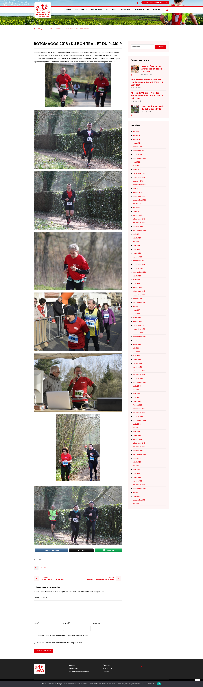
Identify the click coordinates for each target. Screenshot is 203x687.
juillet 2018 (137, 276)
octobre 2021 (138, 181)
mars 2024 (137, 143)
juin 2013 (136, 466)
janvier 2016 (137, 367)
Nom (36, 623)
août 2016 (137, 340)
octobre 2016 (138, 333)
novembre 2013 (139, 447)
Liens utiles (73, 668)
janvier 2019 (137, 257)
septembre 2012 (139, 488)
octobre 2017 (138, 299)
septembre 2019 (139, 230)
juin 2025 (136, 135)
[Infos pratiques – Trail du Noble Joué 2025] (135, 109)
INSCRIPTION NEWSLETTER (156, 2)
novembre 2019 (139, 223)
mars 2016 (137, 359)
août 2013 (137, 458)
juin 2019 (136, 242)
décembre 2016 (139, 325)
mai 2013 (136, 469)
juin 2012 (136, 492)
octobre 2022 (138, 154)
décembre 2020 (139, 196)
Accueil (72, 665)
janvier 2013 (137, 481)
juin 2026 (136, 131)
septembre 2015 (139, 382)
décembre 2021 (139, 173)
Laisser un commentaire (43, 650)
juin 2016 (136, 348)
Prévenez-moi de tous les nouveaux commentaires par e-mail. (63, 635)
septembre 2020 (139, 200)
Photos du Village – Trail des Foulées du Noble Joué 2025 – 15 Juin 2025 (147, 95)
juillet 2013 (137, 462)
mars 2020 (137, 211)
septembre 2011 (139, 500)
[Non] (200, 684)
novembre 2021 (139, 177)
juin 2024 (136, 139)
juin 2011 (136, 504)
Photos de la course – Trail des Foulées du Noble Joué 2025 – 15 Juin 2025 (147, 82)
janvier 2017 (137, 321)
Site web (96, 623)
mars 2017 (137, 318)
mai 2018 (136, 280)
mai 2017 (136, 310)
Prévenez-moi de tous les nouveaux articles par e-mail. (59, 643)
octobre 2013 (138, 450)
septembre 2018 (139, 272)
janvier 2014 (137, 439)
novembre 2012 (139, 485)
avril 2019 (136, 249)
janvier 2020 (137, 215)
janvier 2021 (137, 192)
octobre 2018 (138, 268)
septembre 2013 (139, 454)
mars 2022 (137, 169)
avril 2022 (136, 166)
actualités (43, 568)
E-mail (66, 623)
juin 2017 (136, 306)
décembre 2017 (139, 291)
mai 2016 (136, 352)
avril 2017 (136, 314)
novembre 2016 (139, 329)
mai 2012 (136, 496)
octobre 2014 (138, 416)
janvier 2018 (137, 287)
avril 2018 (136, 283)
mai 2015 (136, 393)
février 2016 (137, 363)
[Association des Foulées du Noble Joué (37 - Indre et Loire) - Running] (43, 10)
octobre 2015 (138, 378)
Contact (106, 671)
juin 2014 (136, 428)
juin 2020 (136, 207)
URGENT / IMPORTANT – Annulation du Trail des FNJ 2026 (153, 69)
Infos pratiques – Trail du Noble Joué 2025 (152, 107)
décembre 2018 (139, 261)
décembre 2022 (139, 150)
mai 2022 (136, 162)
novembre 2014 (139, 412)
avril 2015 (136, 397)
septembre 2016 (139, 337)
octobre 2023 (138, 147)
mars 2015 (137, 401)
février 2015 (137, 405)
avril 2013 (136, 473)
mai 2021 (136, 188)
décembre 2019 (139, 219)
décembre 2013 (139, 443)
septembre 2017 (139, 302)
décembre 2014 (139, 409)
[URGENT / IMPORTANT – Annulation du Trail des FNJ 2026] (135, 69)
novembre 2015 (139, 375)
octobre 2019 (138, 226)
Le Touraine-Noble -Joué (79, 671)
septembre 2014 (139, 420)
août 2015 (137, 386)
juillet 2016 (137, 344)
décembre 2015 (139, 371)
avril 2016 (136, 356)
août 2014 (137, 424)
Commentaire (40, 598)
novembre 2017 (139, 295)
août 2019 (137, 234)
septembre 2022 (139, 158)
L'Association (108, 665)
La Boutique (107, 668)
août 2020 (137, 204)
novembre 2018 (139, 264)
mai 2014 (136, 431)
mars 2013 (137, 477)
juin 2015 (136, 390)
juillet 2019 (137, 238)
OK (159, 684)
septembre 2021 (139, 185)
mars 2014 (137, 435)
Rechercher (160, 47)
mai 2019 (136, 245)
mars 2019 (137, 253)
